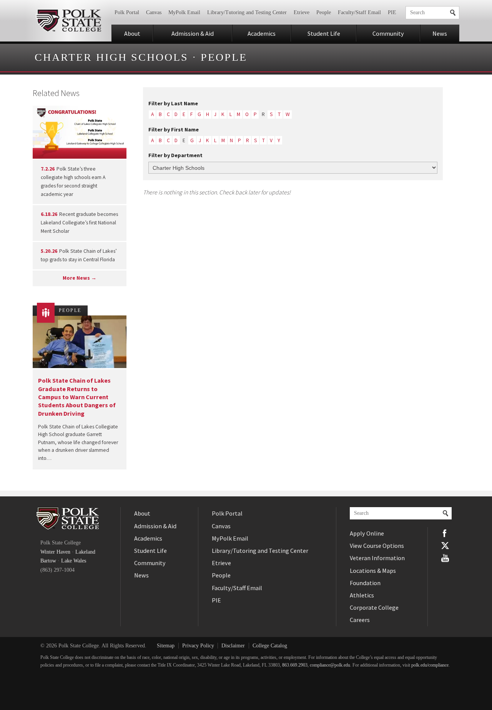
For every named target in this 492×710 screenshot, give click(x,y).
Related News (56, 93)
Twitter (445, 545)
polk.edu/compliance (430, 665)
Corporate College (374, 607)
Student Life (324, 33)
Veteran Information (377, 558)
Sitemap (166, 646)
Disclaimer (233, 646)
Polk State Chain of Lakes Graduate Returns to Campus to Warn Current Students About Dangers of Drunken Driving (77, 397)
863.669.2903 (295, 665)
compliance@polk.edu (330, 665)
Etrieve (301, 12)
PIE (392, 12)
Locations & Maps (373, 570)
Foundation (365, 583)
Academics (262, 33)
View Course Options (377, 545)
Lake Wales (73, 561)
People (323, 12)
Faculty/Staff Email (359, 12)
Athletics (362, 595)
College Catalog (270, 646)
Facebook (445, 533)
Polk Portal (127, 12)
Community (388, 33)
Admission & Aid (192, 33)
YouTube (445, 558)
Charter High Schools (111, 57)
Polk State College (68, 20)
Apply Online (367, 533)
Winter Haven (55, 552)
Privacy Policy (198, 646)
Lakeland (85, 552)
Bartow (48, 561)
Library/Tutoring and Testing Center (247, 12)
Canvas (153, 12)
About (132, 33)
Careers (360, 620)
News (439, 33)
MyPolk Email (184, 12)
